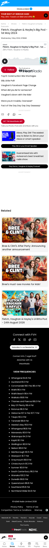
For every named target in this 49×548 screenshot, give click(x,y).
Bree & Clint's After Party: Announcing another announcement (24, 234)
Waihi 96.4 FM (18, 389)
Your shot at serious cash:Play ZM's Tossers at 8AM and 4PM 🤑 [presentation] (24, 15)
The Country (24, 525)
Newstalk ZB (6, 518)
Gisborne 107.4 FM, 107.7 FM (25, 413)
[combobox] (19, 114)
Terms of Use (32, 507)
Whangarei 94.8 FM (21, 378)
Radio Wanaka (29, 521)
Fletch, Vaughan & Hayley (32, 24)
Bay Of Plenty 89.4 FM (22, 405)
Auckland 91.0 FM (19, 381)
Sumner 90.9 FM (19, 467)
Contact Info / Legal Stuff (24, 356)
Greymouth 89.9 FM (21, 459)
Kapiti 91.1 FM (17, 440)
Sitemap (38, 510)
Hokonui (40, 521)
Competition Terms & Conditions (16, 510)
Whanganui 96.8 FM (21, 428)
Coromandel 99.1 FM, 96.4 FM (25, 385)
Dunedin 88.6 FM (19, 479)
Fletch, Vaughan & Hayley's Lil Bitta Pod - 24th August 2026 (24, 307)
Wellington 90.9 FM (20, 444)
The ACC (24, 518)
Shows (14, 24)
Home (3, 24)
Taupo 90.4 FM (18, 416)
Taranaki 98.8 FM (19, 420)
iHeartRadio (24, 363)
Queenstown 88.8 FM (22, 483)
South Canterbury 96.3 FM (24, 471)
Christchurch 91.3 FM (21, 463)
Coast (39, 518)
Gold (8, 521)
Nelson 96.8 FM (18, 448)
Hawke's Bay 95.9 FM (21, 424)
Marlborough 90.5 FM (22, 452)
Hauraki (32, 518)
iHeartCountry (17, 521)
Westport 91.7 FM (20, 455)
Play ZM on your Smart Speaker (24, 139)
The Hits (15, 518)
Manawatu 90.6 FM (20, 432)
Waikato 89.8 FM (19, 397)
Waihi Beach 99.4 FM (21, 393)
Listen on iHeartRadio (24, 537)
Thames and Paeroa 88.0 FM (25, 401)
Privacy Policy (17, 507)
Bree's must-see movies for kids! (24, 271)
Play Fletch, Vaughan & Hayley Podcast (24, 159)
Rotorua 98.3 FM (19, 409)
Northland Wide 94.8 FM (23, 490)
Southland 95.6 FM (20, 487)
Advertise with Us (24, 360)
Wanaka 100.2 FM (20, 475)
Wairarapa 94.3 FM (20, 436)
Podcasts (5, 26)
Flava (45, 518)
